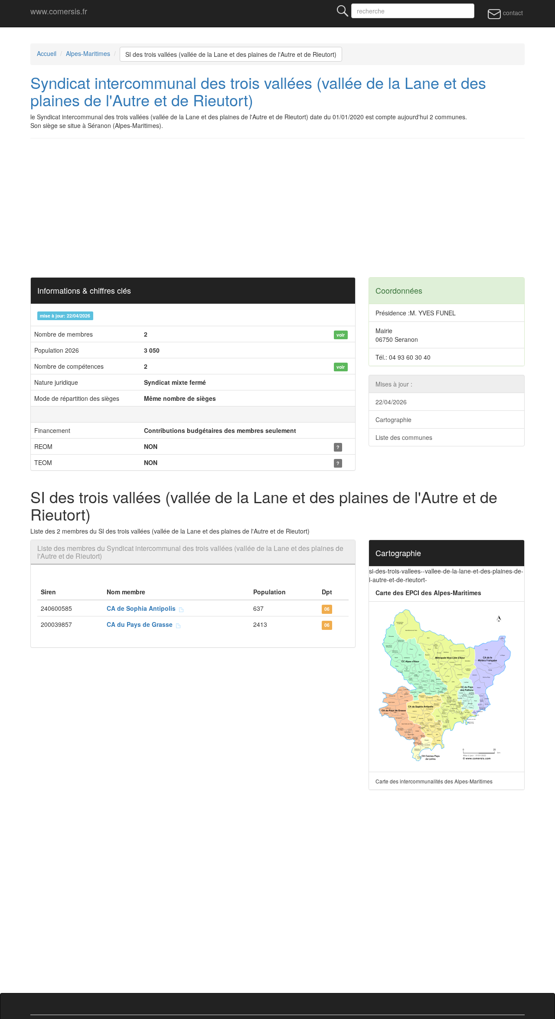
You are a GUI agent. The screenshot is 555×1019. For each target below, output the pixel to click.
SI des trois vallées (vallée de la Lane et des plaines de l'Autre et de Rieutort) (230, 54)
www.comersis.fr (58, 10)
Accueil (46, 53)
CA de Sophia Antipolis (143, 608)
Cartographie (393, 419)
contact (512, 12)
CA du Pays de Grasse (141, 624)
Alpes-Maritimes (88, 53)
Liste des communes (403, 437)
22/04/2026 (391, 401)
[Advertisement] (277, 208)
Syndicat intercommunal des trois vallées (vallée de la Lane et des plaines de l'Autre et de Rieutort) (258, 91)
